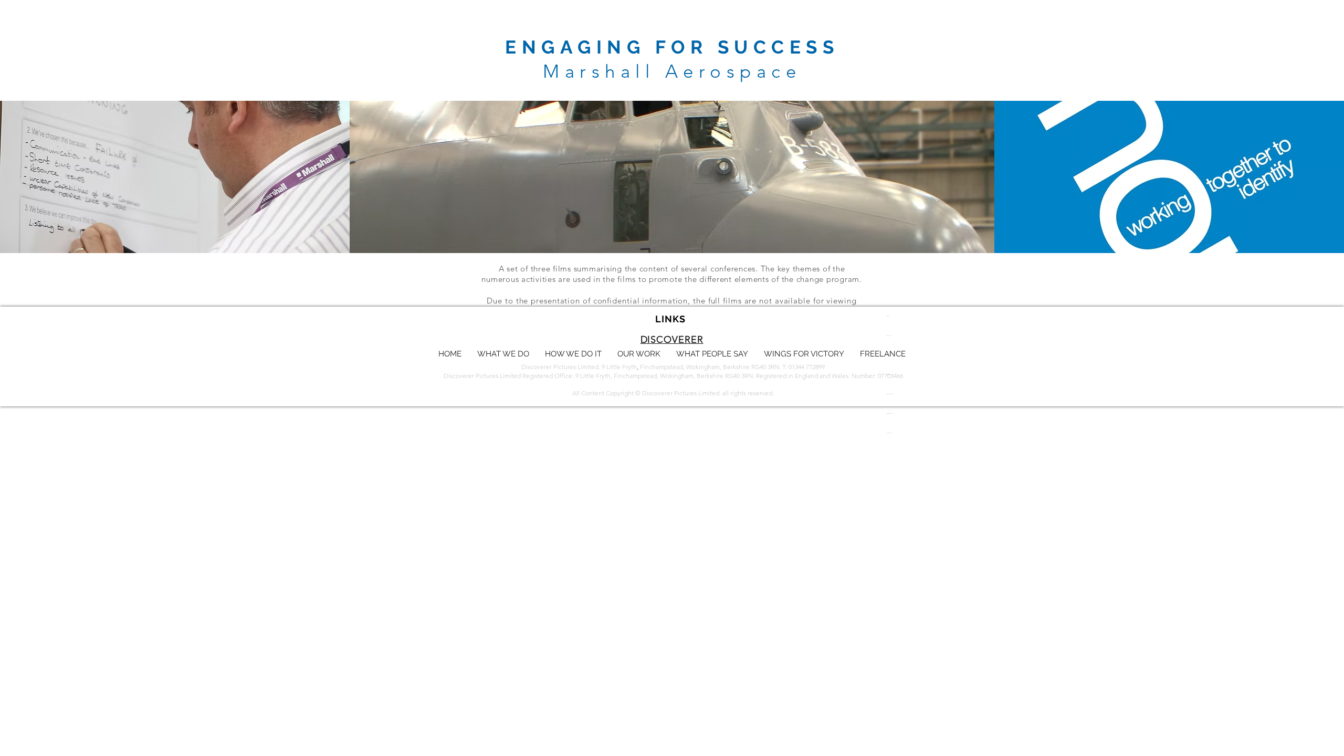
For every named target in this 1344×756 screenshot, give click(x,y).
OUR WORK (888, 374)
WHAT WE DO (889, 335)
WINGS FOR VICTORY (890, 413)
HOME (888, 316)
